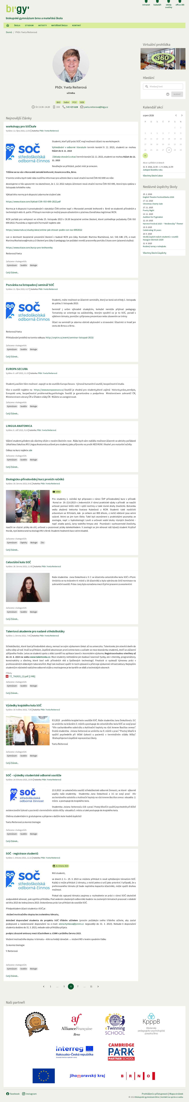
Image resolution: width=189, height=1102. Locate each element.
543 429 (72, 106)
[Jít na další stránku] (98, 986)
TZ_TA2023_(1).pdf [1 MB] (22, 676)
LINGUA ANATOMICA (19, 426)
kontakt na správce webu (172, 1097)
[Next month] (182, 115)
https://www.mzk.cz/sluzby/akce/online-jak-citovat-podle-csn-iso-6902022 (44, 229)
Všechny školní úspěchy (154, 252)
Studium (29, 25)
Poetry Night (148, 210)
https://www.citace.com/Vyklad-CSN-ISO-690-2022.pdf (33, 201)
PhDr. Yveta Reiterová (49, 130)
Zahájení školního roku (152, 169)
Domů (9, 32)
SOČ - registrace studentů (22, 853)
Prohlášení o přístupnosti (155, 1093)
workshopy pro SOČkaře (21, 126)
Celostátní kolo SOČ (18, 562)
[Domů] (8, 25)
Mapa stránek (176, 1093)
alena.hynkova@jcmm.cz (71, 923)
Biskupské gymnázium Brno (147, 1097)
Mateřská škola (59, 25)
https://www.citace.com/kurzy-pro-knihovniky (29, 247)
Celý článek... (12, 272)
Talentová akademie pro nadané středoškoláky (35, 631)
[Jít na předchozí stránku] (44, 986)
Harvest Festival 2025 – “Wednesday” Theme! (163, 223)
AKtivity (42, 25)
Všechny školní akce (153, 175)
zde (30, 450)
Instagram (31, 1093)
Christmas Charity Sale (153, 203)
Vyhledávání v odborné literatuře (69, 147)
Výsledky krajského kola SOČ (24, 705)
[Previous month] (176, 115)
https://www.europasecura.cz (48, 389)
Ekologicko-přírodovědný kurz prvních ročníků (35, 479)
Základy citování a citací (64, 156)
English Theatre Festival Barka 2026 (158, 197)
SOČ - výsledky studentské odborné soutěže (33, 775)
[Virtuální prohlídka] (163, 58)
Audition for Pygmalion (153, 217)
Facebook (14, 1093)
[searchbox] (166, 87)
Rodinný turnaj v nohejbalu (154, 246)
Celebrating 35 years (152, 230)
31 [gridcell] (145, 155)
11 (91, 986)
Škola (17, 25)
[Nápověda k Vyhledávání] (167, 94)
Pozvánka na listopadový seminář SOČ (30, 285)
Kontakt (76, 25)
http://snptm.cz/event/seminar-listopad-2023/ (70, 337)
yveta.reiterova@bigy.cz (96, 106)
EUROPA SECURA (17, 369)
